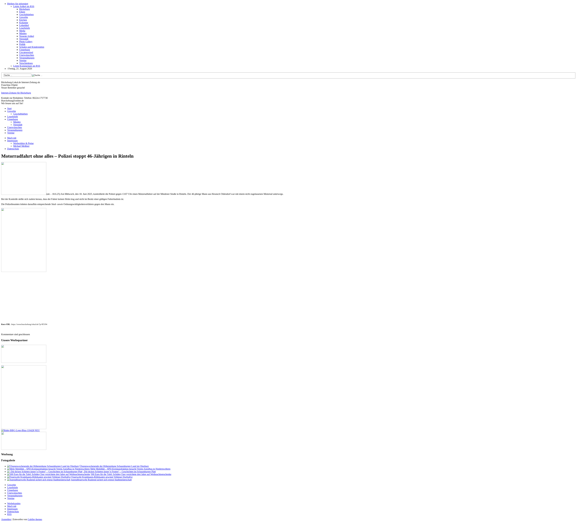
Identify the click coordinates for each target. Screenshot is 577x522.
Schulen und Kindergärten (31, 47)
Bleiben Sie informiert (17, 3)
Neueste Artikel (26, 36)
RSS (9, 514)
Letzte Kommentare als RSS (26, 66)
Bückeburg (24, 9)
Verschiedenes (26, 63)
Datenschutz (13, 148)
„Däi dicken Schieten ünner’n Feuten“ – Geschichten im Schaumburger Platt (119, 471)
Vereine (22, 60)
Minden (23, 33)
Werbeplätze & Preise (23, 143)
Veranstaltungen (26, 58)
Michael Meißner (21, 146)
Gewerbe (23, 17)
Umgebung (24, 49)
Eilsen (22, 12)
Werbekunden (13, 503)
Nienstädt (23, 39)
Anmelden (6, 519)
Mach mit (11, 138)
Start (9, 108)
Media (22, 30)
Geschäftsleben (26, 14)
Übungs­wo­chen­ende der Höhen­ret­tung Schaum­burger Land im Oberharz (114, 466)
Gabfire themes (35, 519)
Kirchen (23, 20)
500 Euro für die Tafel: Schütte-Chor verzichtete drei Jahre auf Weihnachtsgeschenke (131, 474)
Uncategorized (26, 52)
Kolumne (23, 22)
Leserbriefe (24, 28)
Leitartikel (24, 25)
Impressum (12, 140)
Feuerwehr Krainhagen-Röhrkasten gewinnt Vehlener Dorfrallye (102, 477)
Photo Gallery (25, 41)
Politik (22, 44)
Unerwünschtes (26, 55)
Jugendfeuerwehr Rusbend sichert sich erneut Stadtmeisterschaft (101, 479)
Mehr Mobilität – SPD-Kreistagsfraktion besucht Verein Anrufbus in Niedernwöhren (130, 469)
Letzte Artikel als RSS (23, 6)
